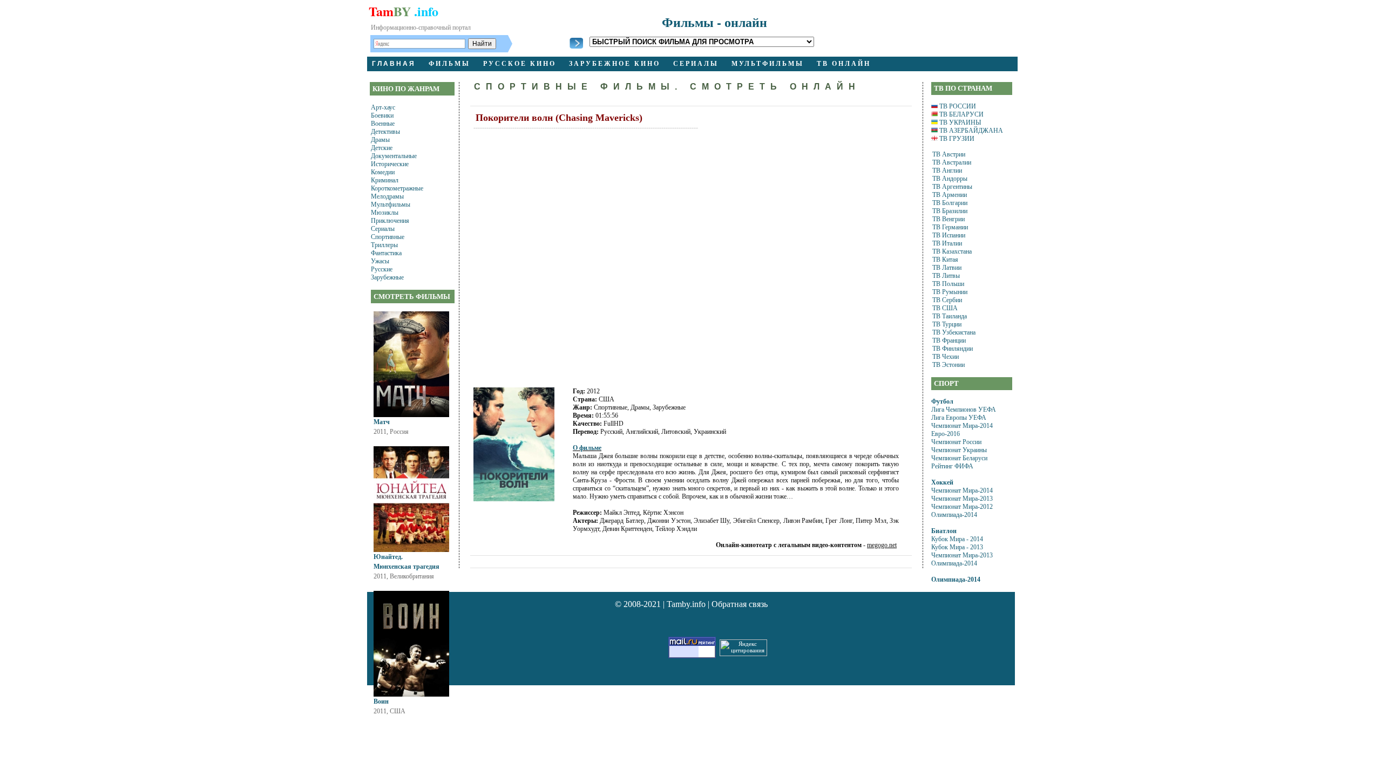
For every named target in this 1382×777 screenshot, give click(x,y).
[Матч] (411, 415)
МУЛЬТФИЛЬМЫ (767, 63)
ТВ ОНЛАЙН (844, 63)
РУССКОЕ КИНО (519, 63)
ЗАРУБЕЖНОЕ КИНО (614, 63)
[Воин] (411, 694)
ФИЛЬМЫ (449, 63)
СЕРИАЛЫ (696, 63)
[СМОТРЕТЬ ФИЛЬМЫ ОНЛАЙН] (576, 46)
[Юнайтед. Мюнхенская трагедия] (411, 550)
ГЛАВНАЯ (394, 63)
